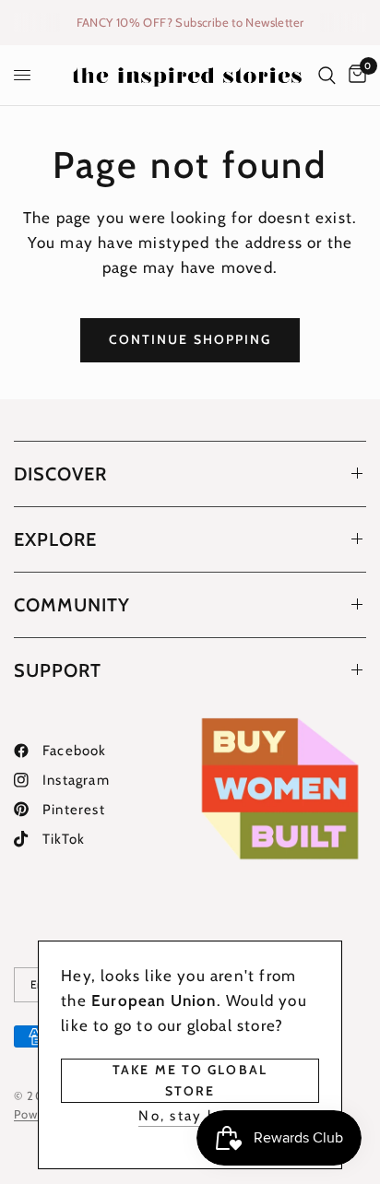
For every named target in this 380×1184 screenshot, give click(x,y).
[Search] (327, 75)
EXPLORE (55, 539)
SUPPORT (57, 670)
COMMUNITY (72, 605)
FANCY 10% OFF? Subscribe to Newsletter (190, 22)
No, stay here (190, 1116)
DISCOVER (60, 474)
